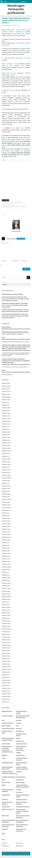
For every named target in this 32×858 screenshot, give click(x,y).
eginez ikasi (19, 728)
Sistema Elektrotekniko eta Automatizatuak (22, 821)
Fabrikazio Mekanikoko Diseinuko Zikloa (7, 767)
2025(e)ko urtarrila (6, 418)
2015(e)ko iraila (5, 677)
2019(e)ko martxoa (6, 588)
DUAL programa (25, 33)
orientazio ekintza (6, 806)
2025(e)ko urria (5, 402)
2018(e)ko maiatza (6, 615)
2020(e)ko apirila (6, 556)
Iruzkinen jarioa (5, 845)
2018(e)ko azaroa (6, 599)
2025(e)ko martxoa (6, 413)
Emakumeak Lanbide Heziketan (21, 734)
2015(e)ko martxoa (6, 688)
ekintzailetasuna (20, 731)
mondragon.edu (23, 1)
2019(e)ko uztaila (6, 577)
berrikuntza (18, 720)
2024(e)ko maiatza (6, 437)
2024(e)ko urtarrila (6, 448)
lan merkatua (19, 792)
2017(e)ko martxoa (6, 637)
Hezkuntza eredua (6, 782)
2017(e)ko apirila (6, 634)
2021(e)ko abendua (6, 507)
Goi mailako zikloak (20, 777)
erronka (3, 758)
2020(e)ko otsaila (6, 561)
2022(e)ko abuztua (6, 486)
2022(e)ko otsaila (6, 502)
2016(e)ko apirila (6, 658)
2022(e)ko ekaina (6, 491)
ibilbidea (4, 785)
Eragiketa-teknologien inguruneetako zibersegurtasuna (21, 748)
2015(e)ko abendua (6, 669)
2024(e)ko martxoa (6, 442)
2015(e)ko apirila (6, 685)
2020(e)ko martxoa (6, 558)
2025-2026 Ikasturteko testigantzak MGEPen (12, 294)
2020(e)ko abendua (6, 537)
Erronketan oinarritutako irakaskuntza (21, 758)
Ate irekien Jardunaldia (7, 715)
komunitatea (23, 3)
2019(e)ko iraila (5, 575)
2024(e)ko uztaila (6, 432)
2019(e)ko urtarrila (6, 593)
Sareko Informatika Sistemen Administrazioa (14, 206)
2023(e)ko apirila (6, 467)
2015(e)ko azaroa (6, 672)
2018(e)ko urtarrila (6, 626)
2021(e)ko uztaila (6, 518)
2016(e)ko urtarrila (6, 666)
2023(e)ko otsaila (6, 472)
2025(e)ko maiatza (6, 407)
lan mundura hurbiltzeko (14, 148)
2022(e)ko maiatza (6, 494)
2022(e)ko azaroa (6, 480)
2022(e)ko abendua (6, 477)
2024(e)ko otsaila (6, 445)
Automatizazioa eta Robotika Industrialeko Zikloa (22, 716)
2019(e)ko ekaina (6, 580)
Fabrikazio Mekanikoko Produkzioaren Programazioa (9, 772)
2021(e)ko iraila (5, 515)
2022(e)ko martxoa (6, 499)
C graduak (18, 723)
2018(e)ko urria (5, 602)
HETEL (3, 779)
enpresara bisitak (6, 743)
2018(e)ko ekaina (6, 612)
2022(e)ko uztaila (6, 488)
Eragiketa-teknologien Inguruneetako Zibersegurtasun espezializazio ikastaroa (7, 749)
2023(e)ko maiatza (6, 464)
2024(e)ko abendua (6, 421)
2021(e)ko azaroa (6, 510)
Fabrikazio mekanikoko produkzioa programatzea (22, 767)
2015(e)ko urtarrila (6, 693)
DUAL (17, 725)
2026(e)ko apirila (6, 388)
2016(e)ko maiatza (6, 656)
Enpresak (18, 738)
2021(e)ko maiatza (6, 523)
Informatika (18, 789)
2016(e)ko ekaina (6, 653)
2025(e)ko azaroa (6, 399)
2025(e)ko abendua (6, 397)
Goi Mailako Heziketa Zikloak (8, 777)
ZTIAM (3, 833)
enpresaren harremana (21, 743)
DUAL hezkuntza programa (8, 728)
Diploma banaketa (6, 725)
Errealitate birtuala (20, 755)
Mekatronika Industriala (21, 799)
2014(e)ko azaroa (6, 699)
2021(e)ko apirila (6, 526)
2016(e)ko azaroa (6, 647)
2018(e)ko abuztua (6, 607)
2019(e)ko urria (5, 572)
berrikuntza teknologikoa (7, 723)
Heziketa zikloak (20, 779)
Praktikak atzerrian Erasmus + (23, 806)
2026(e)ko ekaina (6, 383)
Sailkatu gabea (5, 815)
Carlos (3, 370)
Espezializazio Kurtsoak (7, 762)
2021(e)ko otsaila (6, 531)
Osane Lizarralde (5, 25)
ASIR (12, 29)
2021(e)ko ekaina (6, 521)
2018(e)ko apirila (6, 618)
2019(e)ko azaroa (6, 569)
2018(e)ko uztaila (6, 610)
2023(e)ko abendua (6, 450)
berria (3, 720)
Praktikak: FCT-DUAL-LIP (8, 204)
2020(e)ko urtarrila (6, 564)
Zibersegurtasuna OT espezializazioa (21, 830)
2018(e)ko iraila (5, 604)
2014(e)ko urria (5, 701)
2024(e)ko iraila (5, 429)
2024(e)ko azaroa (6, 424)
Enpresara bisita (20, 741)
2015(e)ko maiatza (6, 682)
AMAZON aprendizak (7, 711)
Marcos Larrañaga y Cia (9, 63)
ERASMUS (18, 752)
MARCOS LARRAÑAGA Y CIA (18, 58)
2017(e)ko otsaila (6, 639)
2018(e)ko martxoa (6, 620)
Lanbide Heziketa (6, 794)
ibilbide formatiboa (20, 782)
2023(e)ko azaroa (6, 453)
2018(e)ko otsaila (6, 623)
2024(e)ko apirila (6, 440)
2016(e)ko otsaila (6, 664)
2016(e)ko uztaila (6, 650)
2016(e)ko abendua (6, 645)
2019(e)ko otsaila (6, 591)
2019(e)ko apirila (6, 585)
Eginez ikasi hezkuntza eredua (7, 731)
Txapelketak (5, 829)
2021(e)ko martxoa (6, 529)
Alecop (27, 50)
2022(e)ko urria (5, 483)
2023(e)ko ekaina (6, 461)
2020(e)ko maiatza (6, 553)
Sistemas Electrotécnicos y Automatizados (8, 825)
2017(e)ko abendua (6, 628)
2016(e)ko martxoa (6, 661)
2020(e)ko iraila (5, 545)
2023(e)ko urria (5, 456)
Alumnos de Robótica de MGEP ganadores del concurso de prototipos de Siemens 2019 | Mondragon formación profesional (16, 360)
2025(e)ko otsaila (6, 415)
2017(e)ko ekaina (6, 631)
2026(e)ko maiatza (6, 386)
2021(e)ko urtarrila (6, 534)
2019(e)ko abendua (6, 567)
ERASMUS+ (4, 755)
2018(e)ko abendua (6, 596)
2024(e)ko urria (5, 426)
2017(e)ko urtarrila (6, 642)
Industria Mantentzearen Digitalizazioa (7, 790)
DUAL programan (18, 52)
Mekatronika (5, 799)
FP (16, 774)
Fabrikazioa (19, 771)
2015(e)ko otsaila (6, 691)
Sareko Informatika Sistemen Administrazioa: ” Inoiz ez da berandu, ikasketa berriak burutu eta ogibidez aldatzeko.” (15, 310)
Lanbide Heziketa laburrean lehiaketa (22, 795)
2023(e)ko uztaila (6, 459)
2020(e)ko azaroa (6, 539)
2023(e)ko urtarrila (6, 475)
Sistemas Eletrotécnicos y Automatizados (22, 825)
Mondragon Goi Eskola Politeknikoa (12, 202)
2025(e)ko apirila (6, 410)
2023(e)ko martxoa (6, 469)
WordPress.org (19, 845)
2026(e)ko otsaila (6, 394)
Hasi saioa (4, 843)
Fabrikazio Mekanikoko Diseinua (21, 763)
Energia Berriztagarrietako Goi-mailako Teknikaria (8, 739)
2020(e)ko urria (5, 542)
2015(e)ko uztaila (6, 680)
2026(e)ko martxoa (6, 391)
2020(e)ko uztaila (6, 548)
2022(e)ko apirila (6, 496)
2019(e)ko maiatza (6, 583)
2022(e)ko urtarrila (6, 504)
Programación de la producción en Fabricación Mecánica (22, 811)
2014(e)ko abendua (6, 696)
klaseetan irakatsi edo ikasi (13, 141)
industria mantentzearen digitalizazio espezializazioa (22, 785)
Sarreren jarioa (19, 843)
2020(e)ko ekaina (6, 550)
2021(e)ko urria (5, 513)
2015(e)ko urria (5, 674)
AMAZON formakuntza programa (21, 712)
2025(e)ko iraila (5, 405)
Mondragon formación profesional (16, 9)
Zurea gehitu (20, 238)
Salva (3, 337)
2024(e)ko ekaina (6, 434)
